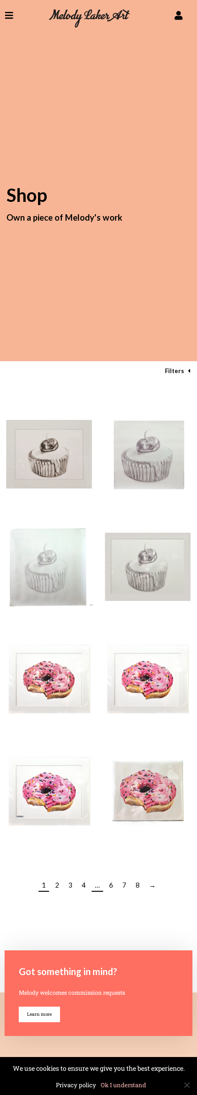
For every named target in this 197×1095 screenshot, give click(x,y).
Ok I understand (123, 1085)
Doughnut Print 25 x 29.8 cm (49, 674)
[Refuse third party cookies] (186, 1085)
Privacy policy (76, 1085)
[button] (98, 371)
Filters (174, 370)
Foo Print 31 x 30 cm (147, 449)
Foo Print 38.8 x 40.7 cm (49, 449)
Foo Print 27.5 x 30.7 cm (148, 561)
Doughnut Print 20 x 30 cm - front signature (49, 786)
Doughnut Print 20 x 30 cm (148, 674)
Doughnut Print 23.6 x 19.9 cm (147, 786)
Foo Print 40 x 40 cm (49, 561)
